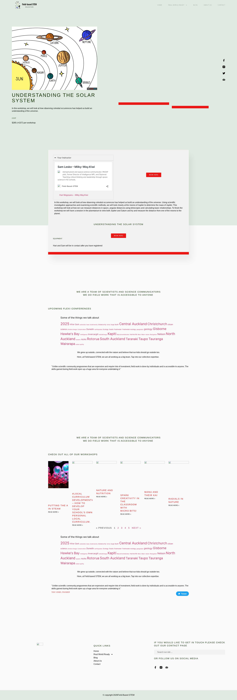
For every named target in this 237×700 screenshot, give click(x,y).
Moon (143, 334)
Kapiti (112, 334)
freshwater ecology (129, 329)
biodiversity (94, 324)
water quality (80, 344)
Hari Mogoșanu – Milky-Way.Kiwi (73, 195)
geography (140, 329)
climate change (72, 329)
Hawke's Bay (69, 334)
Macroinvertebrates (123, 334)
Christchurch (157, 324)
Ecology (106, 329)
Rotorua (93, 339)
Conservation (82, 329)
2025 (64, 324)
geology (148, 329)
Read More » (53, 512)
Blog (195, 5)
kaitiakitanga (103, 334)
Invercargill (93, 334)
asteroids (83, 324)
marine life (133, 334)
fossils (111, 329)
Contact (221, 5)
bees (87, 324)
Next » (136, 528)
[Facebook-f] (224, 60)
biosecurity (102, 324)
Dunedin (90, 329)
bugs (112, 324)
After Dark (74, 324)
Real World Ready (176, 5)
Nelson (161, 334)
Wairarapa (67, 344)
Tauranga (156, 339)
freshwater (118, 329)
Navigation (153, 334)
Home (159, 5)
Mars (139, 334)
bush (117, 324)
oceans (78, 339)
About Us (208, 5)
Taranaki (132, 339)
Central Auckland (133, 324)
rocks (83, 339)
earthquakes (98, 329)
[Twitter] (224, 73)
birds (108, 324)
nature (147, 334)
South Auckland (112, 339)
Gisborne (159, 329)
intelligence (83, 334)
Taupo (143, 339)
